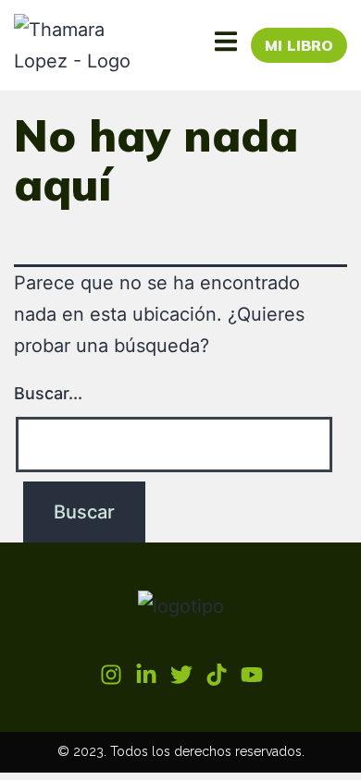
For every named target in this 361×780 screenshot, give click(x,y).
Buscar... (48, 393)
